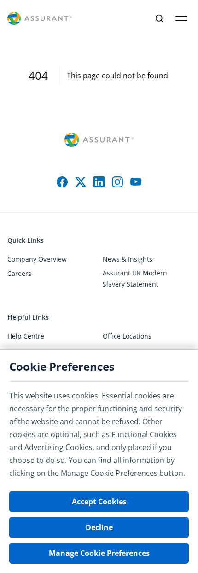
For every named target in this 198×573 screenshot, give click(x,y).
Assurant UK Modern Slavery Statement (135, 278)
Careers (19, 273)
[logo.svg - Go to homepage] (39, 18)
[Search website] (159, 18)
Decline (99, 527)
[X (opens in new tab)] (80, 181)
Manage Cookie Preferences (99, 553)
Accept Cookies (99, 502)
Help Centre (25, 336)
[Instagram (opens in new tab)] (117, 181)
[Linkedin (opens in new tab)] (99, 181)
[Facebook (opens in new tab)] (62, 181)
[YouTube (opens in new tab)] (135, 181)
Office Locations (127, 336)
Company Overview (37, 259)
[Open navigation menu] (181, 18)
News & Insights (127, 259)
